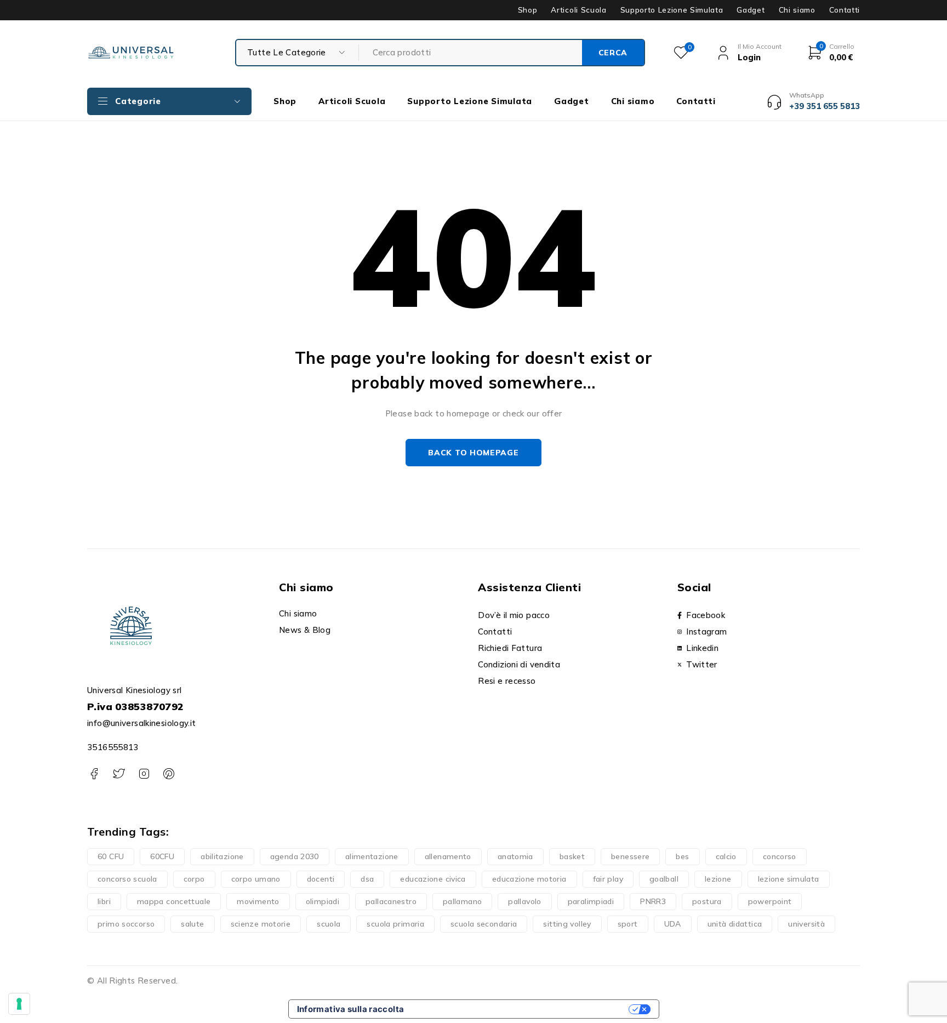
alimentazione (371, 856)
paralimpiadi (591, 901)
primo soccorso (126, 924)
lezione (718, 879)
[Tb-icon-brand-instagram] (144, 774)
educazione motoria (529, 879)
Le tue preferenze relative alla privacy (521, 1009)
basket (572, 856)
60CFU (162, 856)
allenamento (448, 856)
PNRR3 (653, 901)
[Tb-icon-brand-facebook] (94, 774)
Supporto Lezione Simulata (671, 9)
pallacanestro (391, 901)
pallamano (462, 901)
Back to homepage (473, 453)
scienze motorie (261, 924)
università (806, 924)
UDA (672, 924)
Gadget (751, 9)
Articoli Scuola (578, 9)
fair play (608, 879)
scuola (328, 924)
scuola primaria (395, 924)
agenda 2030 (294, 856)
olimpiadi (322, 901)
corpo (194, 879)
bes (682, 856)
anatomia (515, 856)
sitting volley (567, 924)
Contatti (844, 9)
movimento (258, 901)
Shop (528, 9)
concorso (779, 856)
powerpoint (770, 901)
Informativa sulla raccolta (350, 1009)
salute (192, 924)
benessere (630, 856)
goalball (663, 879)
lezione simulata (788, 879)
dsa (367, 879)
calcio (726, 856)
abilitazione (222, 856)
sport (628, 924)
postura (707, 901)
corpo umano (256, 879)
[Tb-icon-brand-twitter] (118, 774)
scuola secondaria (483, 924)
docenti (321, 879)
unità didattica (735, 924)
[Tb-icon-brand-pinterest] (168, 774)
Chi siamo (797, 9)
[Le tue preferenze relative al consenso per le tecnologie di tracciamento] (19, 1003)
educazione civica (432, 879)
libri (104, 901)
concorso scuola (127, 879)
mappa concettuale (173, 901)
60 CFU (111, 856)
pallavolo (524, 901)
